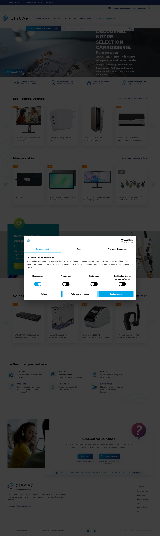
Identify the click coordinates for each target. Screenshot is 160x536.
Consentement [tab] (42, 249)
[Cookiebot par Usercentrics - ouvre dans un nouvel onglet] (123, 241)
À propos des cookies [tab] (117, 249)
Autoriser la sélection (80, 294)
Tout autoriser (116, 294)
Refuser (44, 294)
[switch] (66, 284)
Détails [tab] (80, 249)
